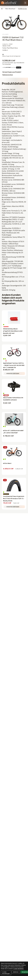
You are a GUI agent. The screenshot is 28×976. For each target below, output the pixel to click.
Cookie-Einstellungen (6, 972)
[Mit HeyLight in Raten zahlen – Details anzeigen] (21, 67)
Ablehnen (16, 972)
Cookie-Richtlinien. (18, 968)
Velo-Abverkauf (10, 9)
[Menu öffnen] (25, 2)
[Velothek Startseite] (9, 2)
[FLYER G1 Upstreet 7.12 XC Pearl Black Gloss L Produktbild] (14, 22)
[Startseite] (1, 8)
